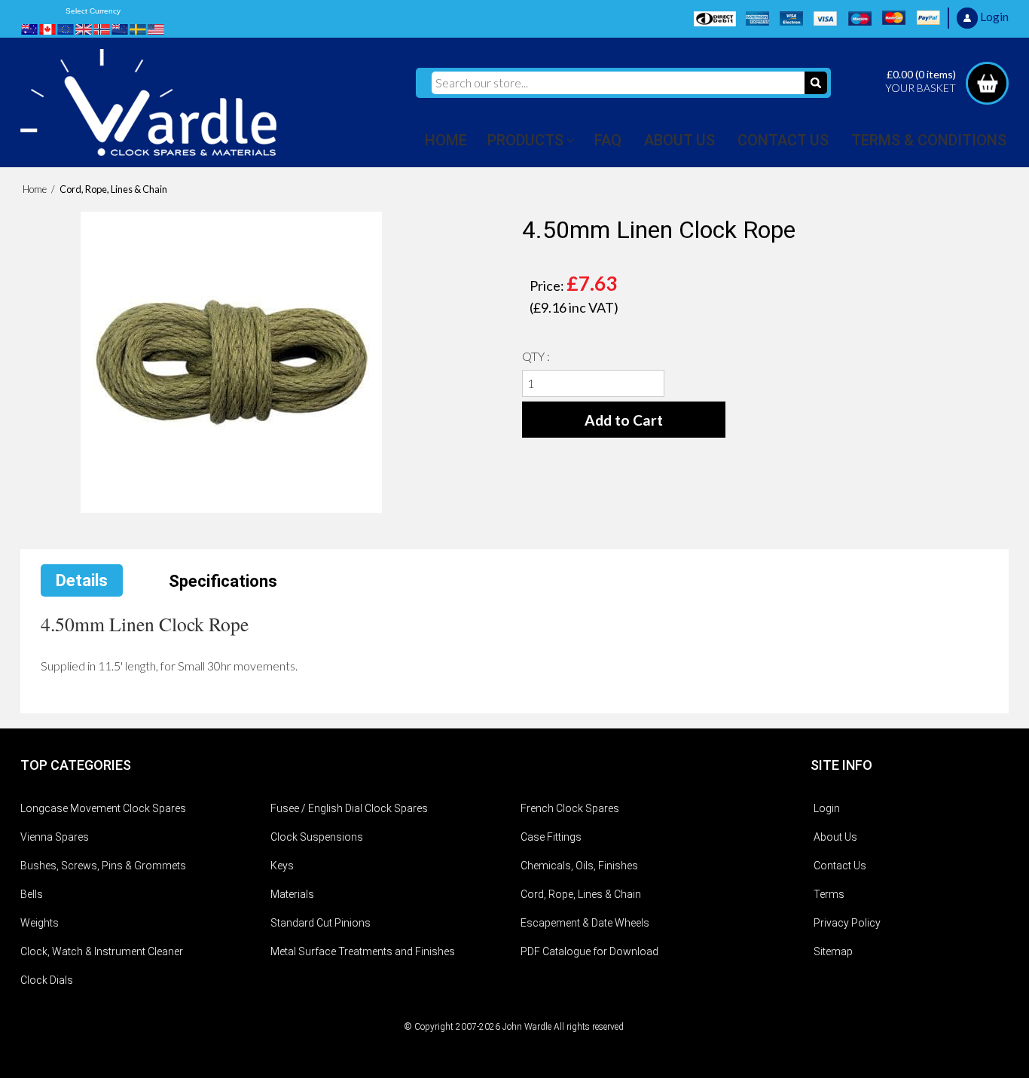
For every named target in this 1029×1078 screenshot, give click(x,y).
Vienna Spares (54, 837)
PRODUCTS (525, 140)
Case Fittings (551, 837)
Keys (282, 866)
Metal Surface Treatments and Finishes (362, 951)
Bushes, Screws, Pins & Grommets (103, 866)
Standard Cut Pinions (320, 923)
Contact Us (840, 866)
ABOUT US (679, 140)
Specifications (223, 581)
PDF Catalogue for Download (589, 951)
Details (82, 580)
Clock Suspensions (316, 837)
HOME (446, 140)
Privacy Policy (847, 923)
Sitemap (833, 951)
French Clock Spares (570, 808)
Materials (292, 894)
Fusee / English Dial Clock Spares (349, 808)
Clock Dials (46, 980)
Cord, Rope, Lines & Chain (581, 894)
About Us (835, 837)
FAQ (607, 140)
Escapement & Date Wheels (585, 923)
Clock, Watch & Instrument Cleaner (101, 951)
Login (827, 808)
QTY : (536, 356)
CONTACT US (783, 140)
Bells (31, 894)
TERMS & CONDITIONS (928, 140)
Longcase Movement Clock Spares (103, 808)
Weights (39, 923)
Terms (829, 894)
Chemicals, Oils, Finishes (579, 866)
